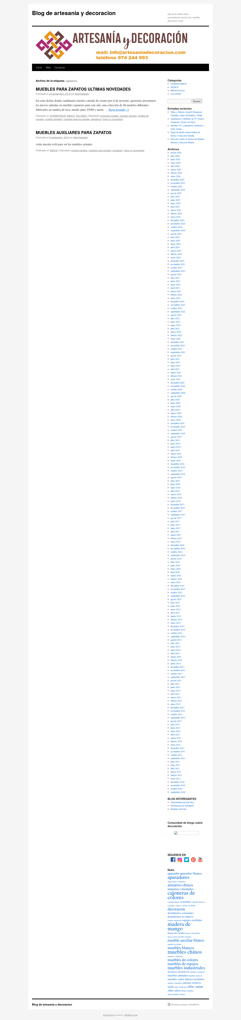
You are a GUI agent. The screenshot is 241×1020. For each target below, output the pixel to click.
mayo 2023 (176, 284)
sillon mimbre (173, 994)
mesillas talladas (184, 936)
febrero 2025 (176, 213)
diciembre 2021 (177, 341)
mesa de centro (176, 933)
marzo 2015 (176, 616)
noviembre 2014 (178, 629)
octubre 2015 (176, 592)
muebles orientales (197, 972)
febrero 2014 (176, 660)
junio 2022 (175, 321)
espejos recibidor (192, 920)
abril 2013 (175, 693)
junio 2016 (175, 565)
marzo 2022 (176, 331)
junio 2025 (175, 199)
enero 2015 (176, 622)
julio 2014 (175, 643)
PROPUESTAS (178, 90)
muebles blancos (181, 947)
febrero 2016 (176, 578)
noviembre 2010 (178, 785)
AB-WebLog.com (130, 1015)
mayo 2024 (176, 243)
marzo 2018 (176, 494)
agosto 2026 (176, 152)
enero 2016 (176, 582)
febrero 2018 (176, 497)
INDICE (71, 115)
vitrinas (182, 994)
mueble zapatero (53, 119)
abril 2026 (175, 165)
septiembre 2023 (178, 270)
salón (171, 986)
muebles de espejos (183, 963)
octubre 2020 (176, 389)
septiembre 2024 (178, 230)
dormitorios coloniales (181, 913)
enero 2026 (176, 176)
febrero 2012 (176, 741)
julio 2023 (175, 277)
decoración (176, 909)
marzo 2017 (176, 534)
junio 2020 (175, 402)
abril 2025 (175, 206)
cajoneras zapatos (109, 115)
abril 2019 (175, 450)
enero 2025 (176, 216)
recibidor (199, 979)
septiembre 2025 (178, 189)
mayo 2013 (176, 690)
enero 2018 (176, 500)
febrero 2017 (176, 538)
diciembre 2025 (177, 179)
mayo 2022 (176, 325)
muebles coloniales (175, 956)
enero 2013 (176, 704)
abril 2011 (175, 768)
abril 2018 (175, 490)
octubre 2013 (176, 673)
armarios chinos (180, 884)
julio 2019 (175, 440)
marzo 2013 (176, 697)
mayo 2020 (176, 406)
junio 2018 (175, 484)
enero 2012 (176, 744)
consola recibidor (188, 905)
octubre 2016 (176, 551)
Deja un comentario (113, 119)
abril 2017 (175, 531)
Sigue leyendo (118, 109)
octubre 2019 (176, 429)
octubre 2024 (176, 226)
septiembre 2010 (178, 791)
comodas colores (174, 905)
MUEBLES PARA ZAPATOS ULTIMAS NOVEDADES (83, 89)
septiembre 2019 (178, 433)
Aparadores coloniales (177, 881)
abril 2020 (175, 409)
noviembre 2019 (178, 426)
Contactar (59, 67)
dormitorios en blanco (180, 916)
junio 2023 (175, 281)
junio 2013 (175, 687)
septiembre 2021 (178, 352)
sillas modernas (180, 987)
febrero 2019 (176, 456)
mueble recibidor (174, 944)
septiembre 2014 (178, 636)
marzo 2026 (176, 169)
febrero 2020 (176, 416)
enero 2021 (176, 379)
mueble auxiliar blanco (186, 940)
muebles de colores (183, 959)
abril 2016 (175, 572)
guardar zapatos (128, 115)
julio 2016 (175, 561)
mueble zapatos (79, 150)
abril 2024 (175, 247)
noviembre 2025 (178, 182)
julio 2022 (175, 318)
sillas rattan (195, 986)
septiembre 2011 (178, 758)
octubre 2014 (176, 632)
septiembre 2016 (178, 555)
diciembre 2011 (177, 747)
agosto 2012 (176, 720)
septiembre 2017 (178, 514)
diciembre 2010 (177, 781)
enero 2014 (176, 663)
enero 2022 (176, 338)
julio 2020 (175, 399)
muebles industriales (186, 967)
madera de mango (179, 926)
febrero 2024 (176, 253)
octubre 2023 (176, 267)
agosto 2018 (176, 477)
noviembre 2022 (178, 304)
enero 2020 (176, 419)
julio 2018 (175, 480)
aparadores (178, 877)
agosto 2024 (176, 233)
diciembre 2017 (177, 504)
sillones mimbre (187, 990)
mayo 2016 (176, 568)
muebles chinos (185, 951)
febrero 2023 (176, 294)
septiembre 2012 (178, 717)
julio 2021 (175, 358)
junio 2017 (175, 524)
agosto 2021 (176, 355)
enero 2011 (176, 778)
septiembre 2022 (178, 311)
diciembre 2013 (177, 666)
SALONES (81, 115)
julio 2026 (175, 155)
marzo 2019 (176, 453)
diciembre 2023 (177, 260)
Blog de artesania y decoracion (74, 13)
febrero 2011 (176, 775)
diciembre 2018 (177, 463)
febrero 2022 (176, 335)
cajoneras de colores (181, 895)
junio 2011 (175, 764)
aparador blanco (191, 873)
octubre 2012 (176, 714)
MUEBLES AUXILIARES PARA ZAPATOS (73, 132)
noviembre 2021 (178, 345)
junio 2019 (175, 443)
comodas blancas (198, 902)
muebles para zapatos (99, 150)
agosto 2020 (176, 396)
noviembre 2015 (178, 588)
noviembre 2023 (178, 264)
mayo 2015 (176, 609)
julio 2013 (175, 683)
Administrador (82, 93)
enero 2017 (176, 541)
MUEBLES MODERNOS (178, 972)
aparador (173, 873)
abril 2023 (175, 287)
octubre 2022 (176, 308)
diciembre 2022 (177, 301)
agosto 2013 (176, 680)
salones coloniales (175, 983)
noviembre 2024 (178, 223)
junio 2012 (175, 727)
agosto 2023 (176, 274)
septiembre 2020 (178, 392)
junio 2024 (175, 240)
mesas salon (172, 936)
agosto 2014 (176, 639)
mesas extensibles (193, 933)
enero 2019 (176, 460)
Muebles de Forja (178, 808)
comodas (185, 901)
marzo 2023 (176, 291)
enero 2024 (176, 257)
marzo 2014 (176, 656)
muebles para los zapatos (76, 119)
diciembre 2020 (177, 382)
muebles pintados (178, 975)
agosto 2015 (176, 599)
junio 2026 (175, 159)
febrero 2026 (176, 172)
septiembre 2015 (178, 595)
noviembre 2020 (178, 385)
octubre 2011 (176, 754)
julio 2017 (175, 521)
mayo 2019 (176, 446)
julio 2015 (175, 602)
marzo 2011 (176, 771)
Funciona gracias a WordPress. (185, 1004)
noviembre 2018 (178, 467)
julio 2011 (175, 761)
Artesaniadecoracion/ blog (182, 802)
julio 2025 (175, 196)
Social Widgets (109, 1015)
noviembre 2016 (178, 548)
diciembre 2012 (177, 707)
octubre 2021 (176, 348)
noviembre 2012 (178, 710)
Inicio (39, 67)
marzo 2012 (176, 737)
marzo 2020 (176, 413)
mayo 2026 (176, 162)
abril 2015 (175, 612)
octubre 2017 (176, 511)
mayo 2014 (176, 649)
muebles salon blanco (180, 979)
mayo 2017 (176, 528)
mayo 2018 (176, 487)
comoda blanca (174, 902)
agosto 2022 (176, 314)
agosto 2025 (176, 193)
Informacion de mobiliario (182, 805)
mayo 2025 (176, 203)
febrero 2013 (176, 700)
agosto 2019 (176, 436)
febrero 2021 (176, 375)
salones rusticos (192, 982)
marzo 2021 (176, 372)
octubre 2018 (176, 470)
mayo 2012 (176, 731)
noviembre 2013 (178, 670)
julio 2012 (175, 724)
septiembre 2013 (178, 676)
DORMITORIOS (58, 115)
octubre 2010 (176, 788)
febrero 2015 (176, 619)
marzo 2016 (176, 575)
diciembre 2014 (177, 626)
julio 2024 (175, 237)
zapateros (96, 119)
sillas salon (174, 990)
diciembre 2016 (177, 544)
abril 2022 (175, 328)
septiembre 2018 (178, 473)
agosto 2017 (176, 517)
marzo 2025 (176, 209)
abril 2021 (175, 369)
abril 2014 (175, 653)
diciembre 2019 (177, 423)
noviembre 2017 (178, 507)
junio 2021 (175, 362)
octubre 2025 (176, 186)
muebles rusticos (195, 975)
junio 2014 (175, 646)
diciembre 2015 (177, 585)
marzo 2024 (176, 250)
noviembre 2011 (178, 751)
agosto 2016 (176, 558)
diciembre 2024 (177, 220)
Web (48, 67)
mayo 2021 (176, 365)
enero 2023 (176, 297)
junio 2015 (175, 605)
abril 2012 (175, 734)
